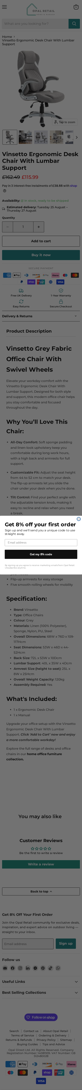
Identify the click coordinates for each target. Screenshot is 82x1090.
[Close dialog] (79, 519)
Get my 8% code (41, 554)
